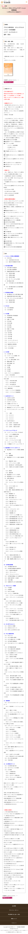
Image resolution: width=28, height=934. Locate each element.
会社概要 (14, 906)
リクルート (14, 923)
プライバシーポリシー (14, 910)
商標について (14, 918)
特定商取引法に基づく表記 (14, 914)
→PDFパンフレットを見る (10, 60)
